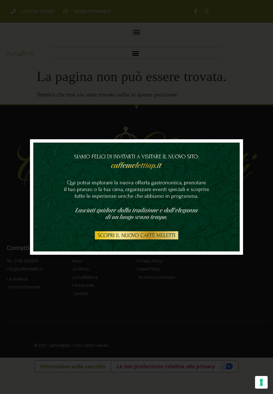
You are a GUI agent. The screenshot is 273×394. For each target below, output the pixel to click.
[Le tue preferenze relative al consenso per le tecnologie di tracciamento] (261, 382)
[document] (136, 197)
